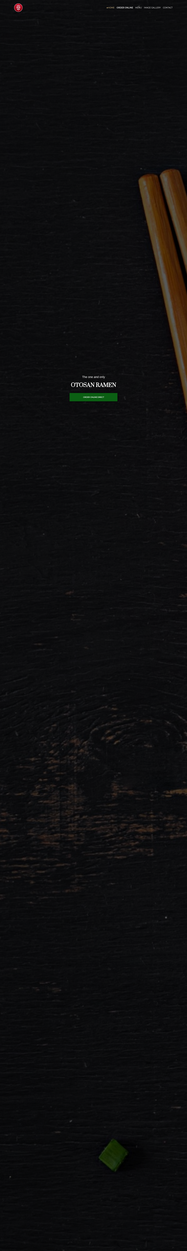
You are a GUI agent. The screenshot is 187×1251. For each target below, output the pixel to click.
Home (111, 7)
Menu (138, 7)
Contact (167, 7)
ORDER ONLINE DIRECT (93, 397)
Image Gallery (152, 7)
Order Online (125, 7)
